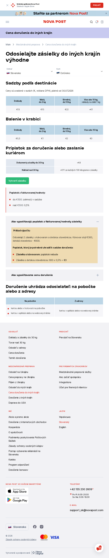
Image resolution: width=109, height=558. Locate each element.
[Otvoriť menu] (7, 22)
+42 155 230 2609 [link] (81, 489)
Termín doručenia (17, 357)
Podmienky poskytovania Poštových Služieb (27, 439)
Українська (64, 417)
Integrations (65, 382)
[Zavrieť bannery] (106, 13)
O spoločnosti (16, 432)
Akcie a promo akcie (19, 417)
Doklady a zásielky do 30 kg (23, 337)
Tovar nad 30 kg (17, 342)
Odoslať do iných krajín (20, 387)
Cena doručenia (16, 352)
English (62, 427)
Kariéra (12, 459)
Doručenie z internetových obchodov (28, 422)
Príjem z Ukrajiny (17, 382)
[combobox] (29, 71)
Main (8, 44)
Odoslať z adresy (17, 347)
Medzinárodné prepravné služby (75, 372)
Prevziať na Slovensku (70, 337)
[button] (51, 221)
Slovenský (64, 422)
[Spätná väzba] (99, 548)
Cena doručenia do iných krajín (24, 392)
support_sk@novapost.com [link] (86, 510)
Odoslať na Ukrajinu (18, 372)
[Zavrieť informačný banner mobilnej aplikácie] (7, 5)
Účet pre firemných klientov (73, 387)
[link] (54, 13)
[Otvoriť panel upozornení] (96, 21)
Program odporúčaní (19, 464)
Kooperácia (14, 427)
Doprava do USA (17, 402)
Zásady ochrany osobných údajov (26, 446)
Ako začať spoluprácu (70, 377)
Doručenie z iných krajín (20, 397)
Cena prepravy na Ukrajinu (22, 377)
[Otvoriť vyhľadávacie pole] (91, 22)
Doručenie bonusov (18, 469)
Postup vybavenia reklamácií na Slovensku (24, 453)
